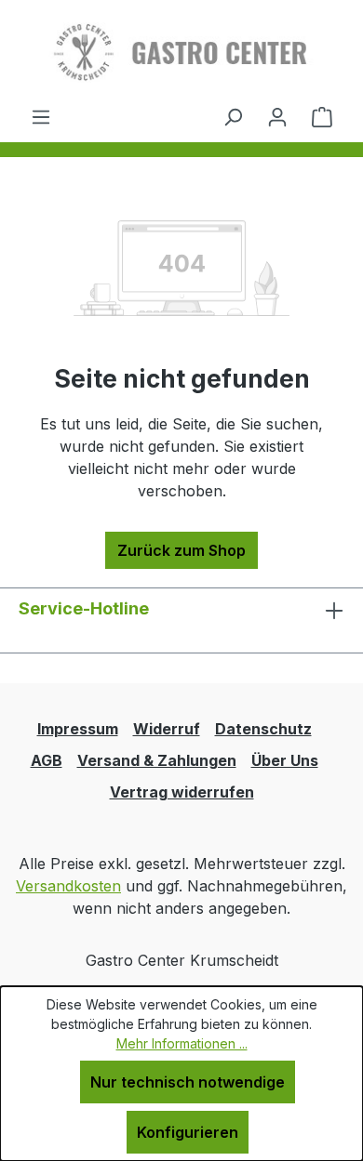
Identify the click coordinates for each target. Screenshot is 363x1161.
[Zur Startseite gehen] (181, 52)
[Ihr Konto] (277, 116)
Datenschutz (263, 728)
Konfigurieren (187, 1132)
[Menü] (41, 116)
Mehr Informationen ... (182, 1043)
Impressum (77, 728)
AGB (46, 760)
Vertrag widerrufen (182, 792)
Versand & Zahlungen (156, 760)
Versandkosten (68, 886)
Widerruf (166, 728)
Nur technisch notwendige (187, 1082)
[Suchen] (232, 116)
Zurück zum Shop (181, 550)
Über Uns (284, 760)
